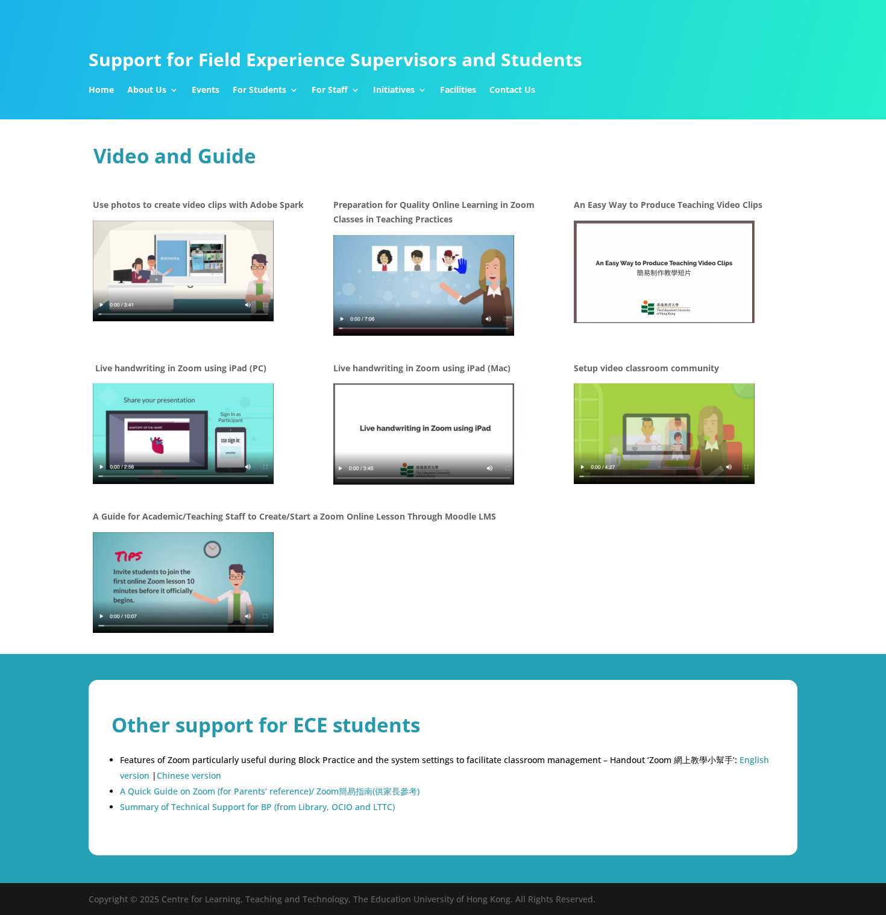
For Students (259, 90)
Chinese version (189, 775)
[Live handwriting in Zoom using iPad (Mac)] (423, 481)
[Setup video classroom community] (664, 480)
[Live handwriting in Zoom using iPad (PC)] (183, 480)
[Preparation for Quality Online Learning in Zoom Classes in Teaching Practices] (423, 332)
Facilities (458, 90)
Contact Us (512, 90)
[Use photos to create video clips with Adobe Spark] (183, 318)
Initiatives (394, 90)
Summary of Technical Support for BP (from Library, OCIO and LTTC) (257, 807)
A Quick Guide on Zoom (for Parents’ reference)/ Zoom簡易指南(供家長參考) (269, 791)
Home (101, 90)
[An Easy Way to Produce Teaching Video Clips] (664, 319)
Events (205, 90)
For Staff (330, 90)
